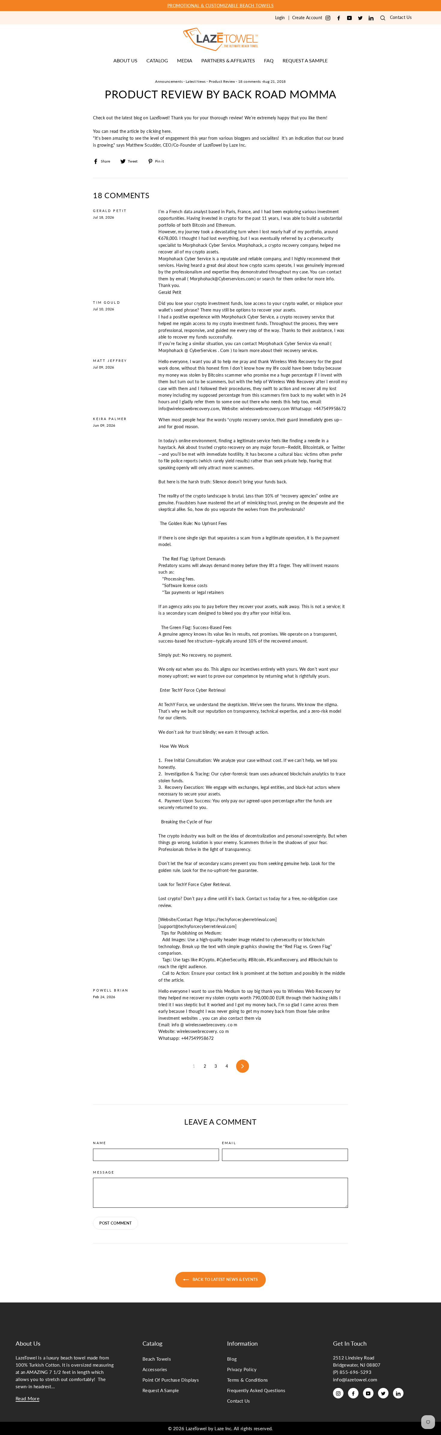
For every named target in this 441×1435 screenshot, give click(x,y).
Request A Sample (160, 1390)
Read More (27, 1398)
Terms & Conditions (247, 1380)
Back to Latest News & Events (224, 1279)
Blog (232, 1359)
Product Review (222, 81)
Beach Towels (156, 1359)
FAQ (269, 60)
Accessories (154, 1369)
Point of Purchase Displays (170, 1380)
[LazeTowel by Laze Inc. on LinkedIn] (371, 18)
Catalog (157, 60)
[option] (220, 5)
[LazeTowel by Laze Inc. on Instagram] (327, 18)
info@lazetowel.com (355, 1379)
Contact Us (401, 17)
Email (229, 1143)
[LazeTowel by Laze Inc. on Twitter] (360, 18)
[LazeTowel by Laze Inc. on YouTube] (349, 18)
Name (99, 1143)
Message (103, 1172)
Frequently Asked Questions (256, 1390)
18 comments (249, 81)
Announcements (169, 81)
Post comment (115, 1223)
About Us (125, 60)
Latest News (196, 81)
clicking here (158, 131)
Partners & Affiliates (228, 60)
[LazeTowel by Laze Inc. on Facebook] (338, 18)
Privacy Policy (241, 1369)
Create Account (307, 17)
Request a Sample (305, 60)
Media (184, 60)
